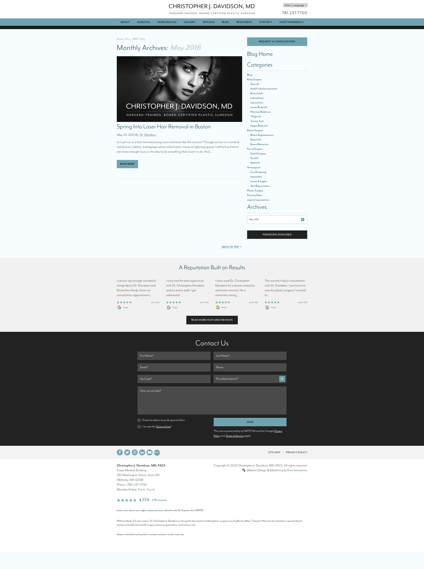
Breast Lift (255, 139)
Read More (127, 164)
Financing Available (277, 234)
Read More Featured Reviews (212, 320)
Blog (225, 22)
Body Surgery (254, 79)
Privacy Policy (296, 452)
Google (125, 307)
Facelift (254, 158)
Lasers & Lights (258, 181)
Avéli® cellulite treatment (263, 88)
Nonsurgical (167, 22)
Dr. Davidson (148, 135)
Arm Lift (254, 84)
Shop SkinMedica (291, 22)
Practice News (254, 195)
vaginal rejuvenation (258, 199)
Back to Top (230, 247)
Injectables (256, 176)
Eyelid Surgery (258, 153)
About (125, 22)
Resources (244, 22)
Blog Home (260, 54)
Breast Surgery (255, 130)
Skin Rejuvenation (260, 185)
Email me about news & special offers (163, 420)
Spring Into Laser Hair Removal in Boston (164, 126)
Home (120, 39)
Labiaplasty (257, 97)
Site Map (274, 452)
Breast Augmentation (261, 134)
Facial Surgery (255, 148)
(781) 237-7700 (136, 485)
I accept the (149, 426)
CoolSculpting (258, 172)
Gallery (190, 22)
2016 (135, 39)
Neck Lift (255, 162)
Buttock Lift (256, 93)
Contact (265, 22)
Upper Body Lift (259, 125)
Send (250, 422)
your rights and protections (149, 510)
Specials (209, 22)
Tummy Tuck (257, 121)
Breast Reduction (259, 144)
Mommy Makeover (260, 111)
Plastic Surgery (255, 190)
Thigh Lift (255, 116)
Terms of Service (235, 436)
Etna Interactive (297, 470)
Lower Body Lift (258, 107)
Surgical (143, 22)
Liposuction (256, 102)
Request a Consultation (277, 41)
